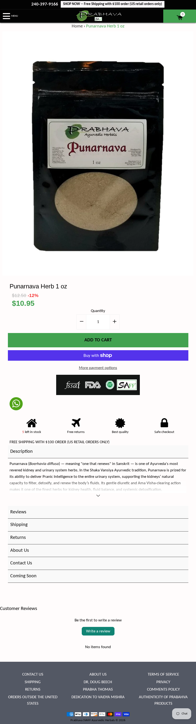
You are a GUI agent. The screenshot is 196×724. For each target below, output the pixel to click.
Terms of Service (163, 674)
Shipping (33, 682)
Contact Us (32, 674)
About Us (98, 674)
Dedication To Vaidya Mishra (98, 697)
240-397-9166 (45, 4)
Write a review (98, 631)
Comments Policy (163, 690)
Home (77, 26)
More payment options (98, 368)
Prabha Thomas (98, 690)
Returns (32, 690)
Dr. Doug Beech (98, 682)
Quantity (98, 311)
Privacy (163, 682)
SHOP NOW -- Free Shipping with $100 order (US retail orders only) (112, 4)
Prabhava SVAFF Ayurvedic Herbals (93, 720)
